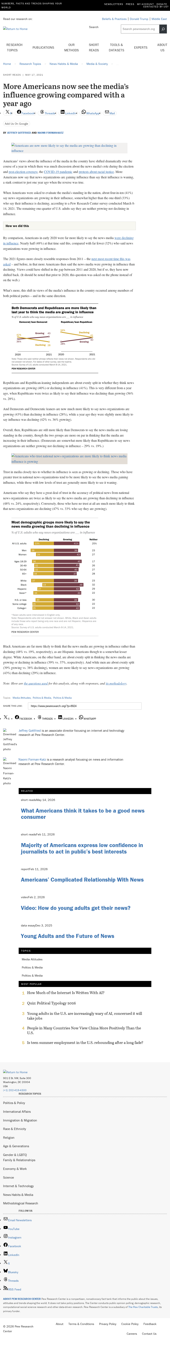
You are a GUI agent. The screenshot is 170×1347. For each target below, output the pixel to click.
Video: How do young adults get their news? (75, 907)
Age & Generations (16, 1146)
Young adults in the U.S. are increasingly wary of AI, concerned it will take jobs (84, 1016)
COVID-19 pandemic (58, 171)
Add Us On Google (16, 124)
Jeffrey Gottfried (19, 132)
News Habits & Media (18, 1195)
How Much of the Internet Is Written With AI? (65, 992)
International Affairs (17, 1111)
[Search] (163, 29)
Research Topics (14, 47)
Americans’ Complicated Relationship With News (82, 879)
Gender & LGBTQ (15, 1155)
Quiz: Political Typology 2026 (51, 1003)
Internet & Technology (18, 1186)
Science (8, 1177)
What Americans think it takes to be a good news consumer (82, 813)
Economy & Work (15, 1169)
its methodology (116, 683)
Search (93, 27)
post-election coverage (23, 171)
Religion (9, 1137)
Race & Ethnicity (14, 1129)
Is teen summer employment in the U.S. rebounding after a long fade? (85, 1042)
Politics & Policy (14, 1103)
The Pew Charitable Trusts (143, 1307)
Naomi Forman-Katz (51, 132)
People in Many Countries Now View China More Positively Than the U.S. (84, 1030)
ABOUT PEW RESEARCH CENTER (22, 1299)
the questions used (36, 683)
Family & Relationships (19, 1160)
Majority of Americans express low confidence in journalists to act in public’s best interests (82, 848)
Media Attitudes (22, 697)
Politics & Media (42, 697)
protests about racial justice (96, 171)
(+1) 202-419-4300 (15, 1090)
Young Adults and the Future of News (67, 935)
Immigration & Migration (20, 1120)
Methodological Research (20, 1203)
